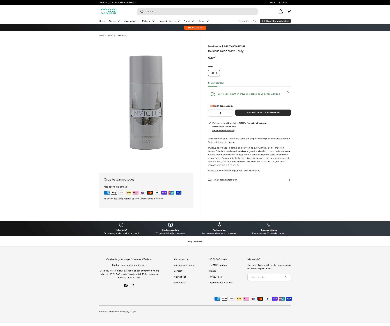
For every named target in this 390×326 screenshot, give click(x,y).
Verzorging (129, 21)
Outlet (187, 21)
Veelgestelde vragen (184, 265)
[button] (289, 11)
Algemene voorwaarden (221, 282)
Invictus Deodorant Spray (116, 35)
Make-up (146, 21)
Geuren (112, 21)
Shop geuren (195, 27)
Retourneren (180, 282)
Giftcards (243, 21)
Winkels (212, 270)
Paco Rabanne (214, 46)
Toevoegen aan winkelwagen (263, 112)
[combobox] (197, 11)
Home (102, 21)
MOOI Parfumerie (112, 312)
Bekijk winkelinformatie (223, 130)
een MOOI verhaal (218, 265)
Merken (201, 21)
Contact (283, 2)
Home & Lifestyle (167, 21)
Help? (272, 2)
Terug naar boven (195, 241)
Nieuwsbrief (180, 276)
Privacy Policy (216, 276)
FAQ (254, 21)
